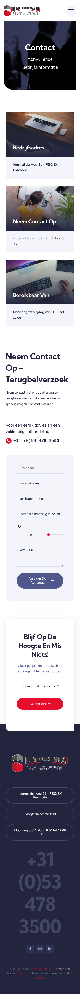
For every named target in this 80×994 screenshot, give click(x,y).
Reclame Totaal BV (43, 969)
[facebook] (30, 949)
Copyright (23, 973)
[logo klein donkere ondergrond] (22, 6)
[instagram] (40, 949)
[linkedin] (50, 949)
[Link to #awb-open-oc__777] (71, 11)
